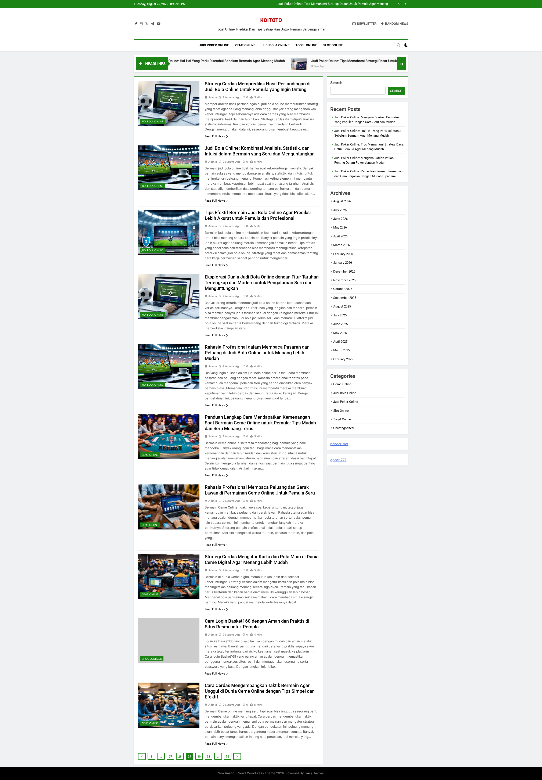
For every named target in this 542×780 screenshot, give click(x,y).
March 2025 (341, 350)
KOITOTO (271, 20)
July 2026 (340, 210)
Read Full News (215, 136)
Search (336, 82)
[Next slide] (405, 4)
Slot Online (333, 45)
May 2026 (340, 227)
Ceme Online (245, 45)
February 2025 (343, 359)
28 (180, 756)
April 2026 (340, 236)
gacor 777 (338, 460)
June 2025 (340, 324)
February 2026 (343, 254)
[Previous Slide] (399, 4)
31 (208, 756)
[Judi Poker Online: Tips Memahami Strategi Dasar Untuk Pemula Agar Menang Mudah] (253, 66)
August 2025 (342, 306)
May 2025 (340, 333)
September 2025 (344, 298)
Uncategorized (152, 659)
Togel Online (306, 45)
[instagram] (141, 23)
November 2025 (344, 280)
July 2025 (340, 315)
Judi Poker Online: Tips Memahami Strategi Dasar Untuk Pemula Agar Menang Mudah (333, 4)
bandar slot (339, 444)
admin (212, 97)
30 (199, 756)
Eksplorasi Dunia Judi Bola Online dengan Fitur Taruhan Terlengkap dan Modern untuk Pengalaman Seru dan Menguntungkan (262, 282)
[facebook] (136, 23)
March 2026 (341, 245)
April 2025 (340, 342)
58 (227, 756)
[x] (147, 23)
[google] (152, 23)
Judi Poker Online (214, 45)
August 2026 (342, 201)
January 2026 (342, 263)
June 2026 (340, 219)
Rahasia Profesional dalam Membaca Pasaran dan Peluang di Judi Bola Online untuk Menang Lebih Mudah (257, 352)
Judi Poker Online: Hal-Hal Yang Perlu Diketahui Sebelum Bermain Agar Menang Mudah (172, 61)
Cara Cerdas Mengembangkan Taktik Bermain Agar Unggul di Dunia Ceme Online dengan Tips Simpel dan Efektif (260, 691)
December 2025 (344, 271)
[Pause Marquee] (401, 63)
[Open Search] (398, 45)
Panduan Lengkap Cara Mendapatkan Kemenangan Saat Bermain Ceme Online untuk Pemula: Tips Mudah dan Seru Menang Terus (260, 422)
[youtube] (158, 23)
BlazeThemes (314, 773)
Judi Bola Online (275, 45)
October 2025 (342, 289)
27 (170, 756)
